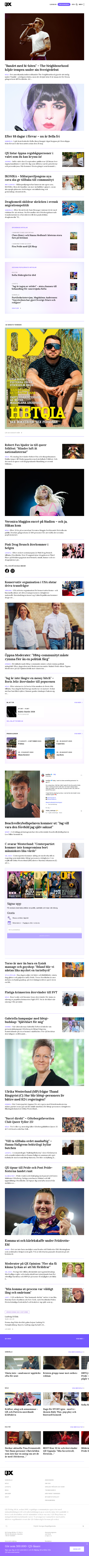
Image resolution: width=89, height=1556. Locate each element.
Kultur (14, 272)
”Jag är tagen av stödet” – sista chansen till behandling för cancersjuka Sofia (34, 287)
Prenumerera (64, 4)
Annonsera (49, 1480)
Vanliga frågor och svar (55, 1487)
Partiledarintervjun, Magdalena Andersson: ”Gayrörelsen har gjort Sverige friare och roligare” (34, 300)
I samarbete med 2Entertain (22, 232)
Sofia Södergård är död (24, 275)
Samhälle (15, 295)
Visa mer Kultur (76, 1427)
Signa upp (77, 1549)
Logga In (53, 4)
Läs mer (8, 1329)
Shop (7, 1497)
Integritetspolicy (52, 1497)
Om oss (47, 1483)
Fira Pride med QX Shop (24, 246)
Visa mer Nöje (77, 1388)
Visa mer (77, 702)
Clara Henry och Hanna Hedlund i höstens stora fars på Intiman (37, 236)
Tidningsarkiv (50, 1490)
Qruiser (8, 1493)
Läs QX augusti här (12, 433)
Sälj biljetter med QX (15, 721)
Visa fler (15, 308)
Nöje (7, 1483)
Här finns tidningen (52, 1493)
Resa (6, 1490)
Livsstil (15, 283)
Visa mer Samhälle (75, 1352)
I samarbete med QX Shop (21, 244)
